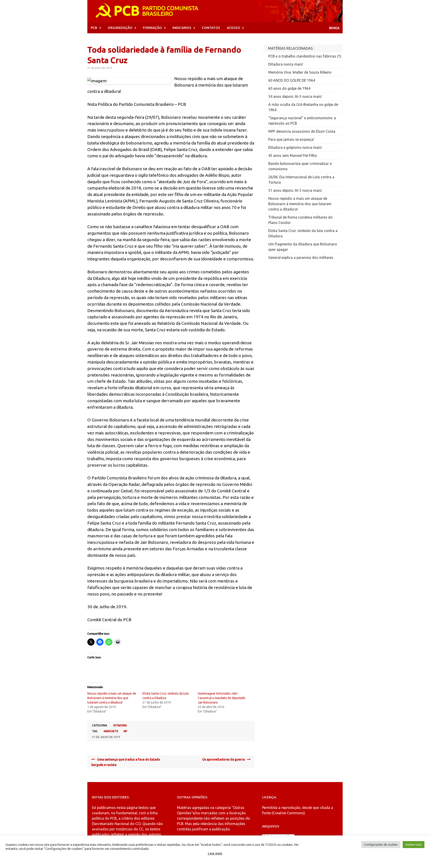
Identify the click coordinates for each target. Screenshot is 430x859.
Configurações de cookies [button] (381, 844)
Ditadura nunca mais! (285, 64)
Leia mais (215, 853)
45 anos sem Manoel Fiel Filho (292, 155)
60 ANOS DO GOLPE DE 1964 (291, 80)
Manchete (111, 731)
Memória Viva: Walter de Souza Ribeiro (299, 72)
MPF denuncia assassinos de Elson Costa (301, 131)
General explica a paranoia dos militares (300, 257)
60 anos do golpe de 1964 (289, 88)
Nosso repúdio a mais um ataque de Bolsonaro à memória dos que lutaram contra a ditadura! (111, 698)
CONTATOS (211, 28)
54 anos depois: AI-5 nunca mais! (295, 96)
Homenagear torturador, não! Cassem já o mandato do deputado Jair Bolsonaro (221, 698)
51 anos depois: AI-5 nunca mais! (295, 190)
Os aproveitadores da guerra (223, 759)
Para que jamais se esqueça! (291, 139)
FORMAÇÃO (152, 28)
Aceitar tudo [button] (413, 844)
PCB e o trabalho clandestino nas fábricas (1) (304, 56)
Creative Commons (288, 813)
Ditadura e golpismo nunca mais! (295, 147)
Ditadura (120, 725)
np (125, 731)
